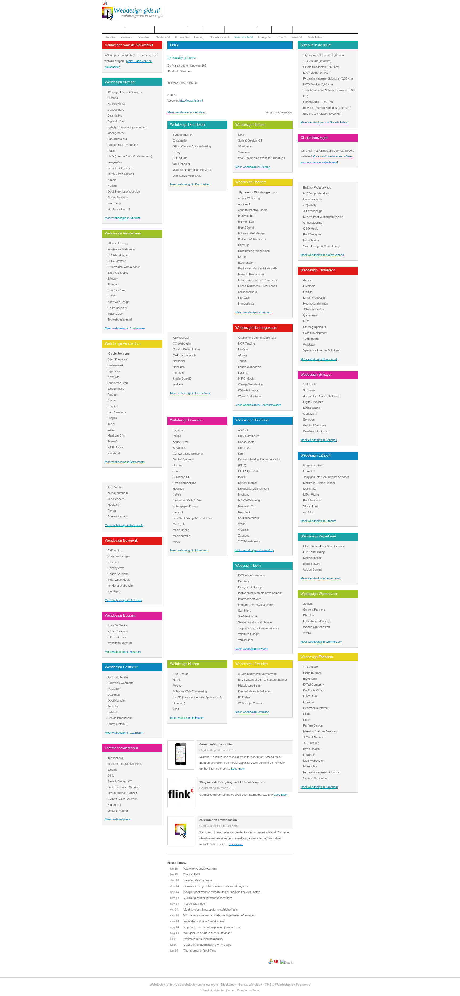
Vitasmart (244, 152)
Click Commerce (249, 436)
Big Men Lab (246, 221)
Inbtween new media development (260, 593)
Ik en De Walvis (118, 625)
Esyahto (308, 702)
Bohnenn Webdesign (251, 233)
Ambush (113, 394)
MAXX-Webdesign (249, 500)
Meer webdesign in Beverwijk (123, 600)
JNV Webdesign (313, 309)
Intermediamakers (249, 598)
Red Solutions (312, 500)
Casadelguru (116, 109)
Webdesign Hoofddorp (252, 420)
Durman (178, 465)
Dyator (242, 256)
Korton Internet (247, 482)
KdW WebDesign (118, 302)
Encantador (180, 140)
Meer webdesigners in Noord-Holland (324, 122)
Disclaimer (228, 984)
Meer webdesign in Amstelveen (125, 328)
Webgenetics (116, 388)
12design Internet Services (125, 92)
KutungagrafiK (182, 506)
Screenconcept (117, 516)
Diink (111, 775)
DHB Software (117, 261)
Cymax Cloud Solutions (123, 798)
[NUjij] (276, 962)
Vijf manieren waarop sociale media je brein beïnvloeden (212, 915)
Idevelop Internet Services (320, 107)
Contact (196, 29)
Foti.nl (111, 150)
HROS (112, 296)
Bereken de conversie (191, 880)
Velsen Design (312, 569)
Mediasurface (181, 535)
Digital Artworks (313, 402)
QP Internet (310, 315)
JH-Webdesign (312, 211)
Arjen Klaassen (117, 359)
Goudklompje (116, 700)
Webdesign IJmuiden (251, 664)
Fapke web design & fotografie (257, 268)
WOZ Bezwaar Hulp (240, 29)
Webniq (112, 769)
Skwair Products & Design (255, 622)
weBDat (308, 512)
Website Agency (248, 390)
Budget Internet (182, 134)
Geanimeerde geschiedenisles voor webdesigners (209, 886)
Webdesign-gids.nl (163, 984)
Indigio (177, 436)
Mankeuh (179, 524)
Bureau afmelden (250, 984)
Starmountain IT (118, 723)
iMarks (242, 355)
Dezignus (114, 694)
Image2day (115, 162)
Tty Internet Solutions (317, 55)
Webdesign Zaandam (317, 657)
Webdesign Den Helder (187, 125)
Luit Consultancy (314, 552)
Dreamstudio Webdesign (254, 250)
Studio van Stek (118, 382)
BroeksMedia (116, 103)
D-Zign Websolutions (251, 575)
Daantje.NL (115, 115)
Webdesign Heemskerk (188, 328)
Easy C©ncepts (118, 272)
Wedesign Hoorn (248, 565)
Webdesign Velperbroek (319, 536)
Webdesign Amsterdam (123, 344)
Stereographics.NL (315, 327)
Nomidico (179, 366)
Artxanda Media (118, 677)
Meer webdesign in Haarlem (253, 312)
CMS (268, 984)
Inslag (176, 152)
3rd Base (309, 390)
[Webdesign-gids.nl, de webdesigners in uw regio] (133, 20)
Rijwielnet (244, 512)
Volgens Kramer (118, 810)
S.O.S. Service (117, 637)
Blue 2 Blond (246, 227)
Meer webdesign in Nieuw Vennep (322, 254)
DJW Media (310, 72)
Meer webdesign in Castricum (124, 732)
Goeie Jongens (119, 353)
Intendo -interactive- (120, 168)
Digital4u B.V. (116, 121)
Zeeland (296, 37)
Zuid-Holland (315, 37)
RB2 (306, 321)
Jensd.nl (113, 706)
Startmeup (114, 203)
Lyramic (243, 372)
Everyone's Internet (315, 707)
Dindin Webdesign (314, 297)
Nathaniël (179, 361)
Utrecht (281, 37)
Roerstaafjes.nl (117, 307)
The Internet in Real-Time (193, 950)
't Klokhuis (309, 384)
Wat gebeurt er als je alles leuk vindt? (200, 933)
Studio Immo (311, 506)
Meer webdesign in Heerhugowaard (258, 404)
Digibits (308, 291)
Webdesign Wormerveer (319, 594)
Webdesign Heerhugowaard (256, 328)
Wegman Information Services (192, 169)
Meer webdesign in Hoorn (251, 648)
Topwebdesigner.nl (120, 319)
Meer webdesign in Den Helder (190, 184)
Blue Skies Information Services (323, 546)
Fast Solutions (117, 412)
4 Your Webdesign (249, 198)
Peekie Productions (120, 718)
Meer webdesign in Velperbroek (321, 578)
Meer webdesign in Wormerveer (321, 641)
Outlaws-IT (310, 413)
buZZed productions (316, 193)
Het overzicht (113, 29)
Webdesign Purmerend (318, 270)
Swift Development (315, 332)
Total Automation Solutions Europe (325, 90)
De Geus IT (245, 581)
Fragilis (112, 418)
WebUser (309, 344)
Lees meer (238, 768)
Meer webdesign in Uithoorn (318, 520)
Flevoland (127, 37)
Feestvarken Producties (123, 144)
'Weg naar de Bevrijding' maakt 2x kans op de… (232, 782)
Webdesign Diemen (250, 125)
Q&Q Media (310, 228)
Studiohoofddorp (248, 518)
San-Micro (244, 610)
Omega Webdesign (250, 384)
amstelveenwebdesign (122, 249)
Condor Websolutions (186, 349)
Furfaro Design (313, 725)
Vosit (176, 709)
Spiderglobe (115, 313)
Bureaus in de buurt (316, 45)
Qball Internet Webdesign (124, 191)
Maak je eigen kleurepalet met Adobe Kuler (204, 909)
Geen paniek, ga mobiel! (216, 744)
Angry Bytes (181, 441)
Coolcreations (312, 199)
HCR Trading (246, 343)
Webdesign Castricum (122, 667)
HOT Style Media (249, 471)
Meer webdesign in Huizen (187, 717)
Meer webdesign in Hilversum (189, 550)
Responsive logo (187, 903)
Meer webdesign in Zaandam (186, 112)
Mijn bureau (281, 29)
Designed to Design (250, 587)
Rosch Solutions (118, 573)
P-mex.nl (113, 562)
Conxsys (244, 447)
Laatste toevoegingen (121, 748)
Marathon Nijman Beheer (319, 482)
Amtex (307, 280)
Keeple (112, 179)
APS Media (115, 487)
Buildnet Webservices (252, 239)
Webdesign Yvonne (250, 703)
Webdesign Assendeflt (122, 477)
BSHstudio (310, 678)
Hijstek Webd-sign (249, 685)
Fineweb (113, 284)
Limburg (199, 37)
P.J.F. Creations (118, 631)
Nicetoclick (115, 804)
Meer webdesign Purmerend (319, 359)
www (125, 243)
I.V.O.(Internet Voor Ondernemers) (130, 156)
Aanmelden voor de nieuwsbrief (129, 45)
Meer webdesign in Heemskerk (190, 393)
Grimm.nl (309, 471)
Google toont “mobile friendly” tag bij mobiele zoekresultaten (215, 892)
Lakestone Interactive (317, 621)
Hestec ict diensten (315, 303)
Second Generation (315, 113)
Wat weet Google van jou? (193, 868)
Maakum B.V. (116, 435)
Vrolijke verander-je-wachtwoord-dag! (201, 897)
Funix (306, 719)
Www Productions (249, 396)
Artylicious (179, 447)
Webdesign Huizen (184, 664)
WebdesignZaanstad (316, 627)
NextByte (114, 377)
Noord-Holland (243, 37)
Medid (176, 541)
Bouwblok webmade (120, 682)
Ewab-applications (184, 482)
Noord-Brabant (219, 37)
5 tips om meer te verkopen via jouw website (205, 927)
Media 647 (114, 504)
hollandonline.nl (247, 291)
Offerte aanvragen (140, 29)
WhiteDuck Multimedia (187, 175)
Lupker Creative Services (124, 787)
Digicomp (114, 371)
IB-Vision (243, 349)
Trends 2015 (185, 874)
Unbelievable (311, 101)
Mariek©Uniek (312, 557)
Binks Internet (312, 672)
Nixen (241, 134)
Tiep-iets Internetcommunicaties (258, 628)
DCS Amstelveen (118, 255)
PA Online (244, 697)
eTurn (176, 471)
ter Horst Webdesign (121, 585)
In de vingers (116, 498)
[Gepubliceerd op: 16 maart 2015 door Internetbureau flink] (180, 805)
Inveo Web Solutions (121, 174)
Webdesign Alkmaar (120, 82)
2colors (308, 603)
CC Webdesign (182, 343)
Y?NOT (308, 632)
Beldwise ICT (246, 215)
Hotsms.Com (116, 290)
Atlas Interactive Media (252, 209)
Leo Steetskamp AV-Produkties (192, 518)
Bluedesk (114, 97)
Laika (111, 429)
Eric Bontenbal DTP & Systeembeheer (262, 679)
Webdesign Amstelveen (123, 233)
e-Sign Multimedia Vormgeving (257, 673)
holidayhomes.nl (118, 493)
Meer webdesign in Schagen (319, 440)
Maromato (309, 488)
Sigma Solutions (118, 197)
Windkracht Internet (315, 431)
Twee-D (113, 441)
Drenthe (110, 37)
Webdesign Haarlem (250, 182)
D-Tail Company (313, 684)
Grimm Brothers (313, 465)
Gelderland (163, 37)
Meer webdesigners (117, 819)
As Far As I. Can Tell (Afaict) (321, 396)
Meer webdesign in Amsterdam (125, 461)
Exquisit (113, 406)
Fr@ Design (180, 673)
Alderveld (114, 243)
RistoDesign (311, 240)
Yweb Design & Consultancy (321, 246)
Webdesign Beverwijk (121, 540)
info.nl (111, 423)
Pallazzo (113, 712)
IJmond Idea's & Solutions (254, 691)
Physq (112, 510)
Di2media (309, 286)
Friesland (144, 37)
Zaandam (243, 990)
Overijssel (264, 37)
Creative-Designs (119, 556)
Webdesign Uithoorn (316, 455)
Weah (241, 523)
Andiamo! (244, 204)
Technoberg (115, 758)
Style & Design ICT (120, 781)
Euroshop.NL (181, 477)
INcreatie (244, 297)
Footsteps (303, 984)
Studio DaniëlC (182, 378)
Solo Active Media (119, 579)
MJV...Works (311, 494)
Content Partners (314, 609)
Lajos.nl (178, 430)
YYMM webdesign (249, 541)
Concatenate (246, 441)
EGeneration (246, 262)
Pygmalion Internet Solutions (321, 78)
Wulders (178, 384)
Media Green (311, 407)
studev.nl (178, 372)
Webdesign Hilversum (187, 420)
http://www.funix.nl (191, 100)
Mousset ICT (246, 506)
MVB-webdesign (313, 760)
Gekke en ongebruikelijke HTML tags (200, 944)
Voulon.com (245, 639)
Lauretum (309, 754)
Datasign (243, 245)
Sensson (309, 419)
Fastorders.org (117, 138)
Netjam (112, 185)
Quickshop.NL (182, 163)
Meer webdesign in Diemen (252, 166)
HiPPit (176, 679)
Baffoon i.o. (115, 550)
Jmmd (242, 361)
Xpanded (243, 535)
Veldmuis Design (248, 634)
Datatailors (114, 688)
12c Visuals (310, 61)
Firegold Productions (251, 274)
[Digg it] (286, 962)
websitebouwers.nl (120, 643)
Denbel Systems (183, 459)
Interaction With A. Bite (187, 500)
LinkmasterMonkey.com (253, 488)
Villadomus (245, 146)
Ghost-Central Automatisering (192, 146)
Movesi (177, 685)
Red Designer (312, 234)
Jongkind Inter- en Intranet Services (326, 477)
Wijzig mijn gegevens (279, 112)
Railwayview (116, 568)
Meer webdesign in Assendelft (124, 525)
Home (230, 990)
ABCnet (243, 430)
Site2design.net (248, 616)
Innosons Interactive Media (125, 763)
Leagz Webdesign (249, 366)
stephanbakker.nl (119, 209)
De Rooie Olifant (313, 690)
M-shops (243, 494)
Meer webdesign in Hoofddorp (254, 550)
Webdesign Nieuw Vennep (320, 178)
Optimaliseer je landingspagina (196, 938)
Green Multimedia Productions (257, 286)
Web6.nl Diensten (314, 425)
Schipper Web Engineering (190, 691)
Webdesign (214, 29)
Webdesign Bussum (120, 615)
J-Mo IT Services (314, 737)
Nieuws (264, 29)
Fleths (307, 713)
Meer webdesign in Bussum (123, 651)
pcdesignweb (311, 563)
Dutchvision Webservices (124, 266)
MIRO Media (246, 378)
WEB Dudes (115, 447)
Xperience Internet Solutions (321, 350)
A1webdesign (181, 337)
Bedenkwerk (116, 365)
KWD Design (311, 84)
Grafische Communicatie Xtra (257, 337)
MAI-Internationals (184, 355)
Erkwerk (113, 278)
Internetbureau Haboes (122, 793)
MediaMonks (181, 530)
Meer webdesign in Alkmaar (122, 217)
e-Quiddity (310, 205)
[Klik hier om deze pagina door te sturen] (270, 962)
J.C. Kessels (311, 743)
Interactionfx (246, 303)
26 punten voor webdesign (218, 819)
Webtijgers (114, 591)
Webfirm (243, 529)
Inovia (242, 477)
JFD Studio (180, 158)
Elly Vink (308, 615)
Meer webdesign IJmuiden (252, 711)
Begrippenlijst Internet (171, 29)
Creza (112, 400)
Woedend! (114, 453)
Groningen (182, 37)
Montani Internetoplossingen (256, 604)
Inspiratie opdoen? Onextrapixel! (197, 921)
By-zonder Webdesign (254, 192)
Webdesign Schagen (316, 374)
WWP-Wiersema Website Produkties (261, 158)
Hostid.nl (178, 488)
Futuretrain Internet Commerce (258, 280)
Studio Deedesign (314, 66)
